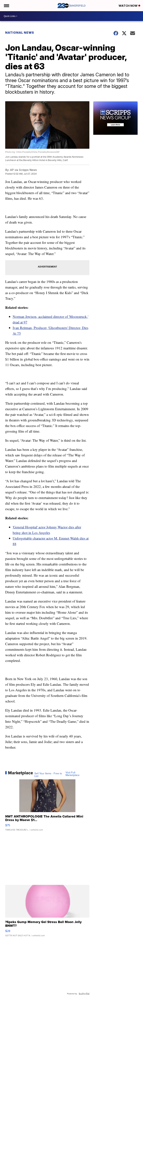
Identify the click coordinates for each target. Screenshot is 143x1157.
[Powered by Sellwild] (84, 993)
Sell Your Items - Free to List (48, 774)
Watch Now (128, 5)
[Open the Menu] (6, 5)
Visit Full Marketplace (73, 774)
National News (19, 32)
